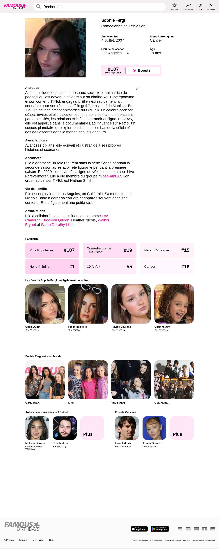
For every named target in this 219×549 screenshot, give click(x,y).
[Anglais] (180, 528)
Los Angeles (111, 53)
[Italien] (204, 528)
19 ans (155, 53)
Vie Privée (38, 540)
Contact (23, 540)
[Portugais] (196, 528)
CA (126, 53)
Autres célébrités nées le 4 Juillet (46, 412)
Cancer (156, 40)
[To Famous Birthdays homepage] (15, 6)
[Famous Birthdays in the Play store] (160, 529)
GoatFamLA (110, 176)
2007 (120, 40)
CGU (52, 540)
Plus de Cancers (125, 412)
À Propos (9, 540)
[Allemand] (213, 528)
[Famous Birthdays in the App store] (139, 529)
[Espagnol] (188, 528)
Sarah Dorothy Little (57, 225)
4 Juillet (107, 40)
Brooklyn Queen (55, 220)
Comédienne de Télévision (123, 26)
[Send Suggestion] (137, 89)
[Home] (56, 526)
